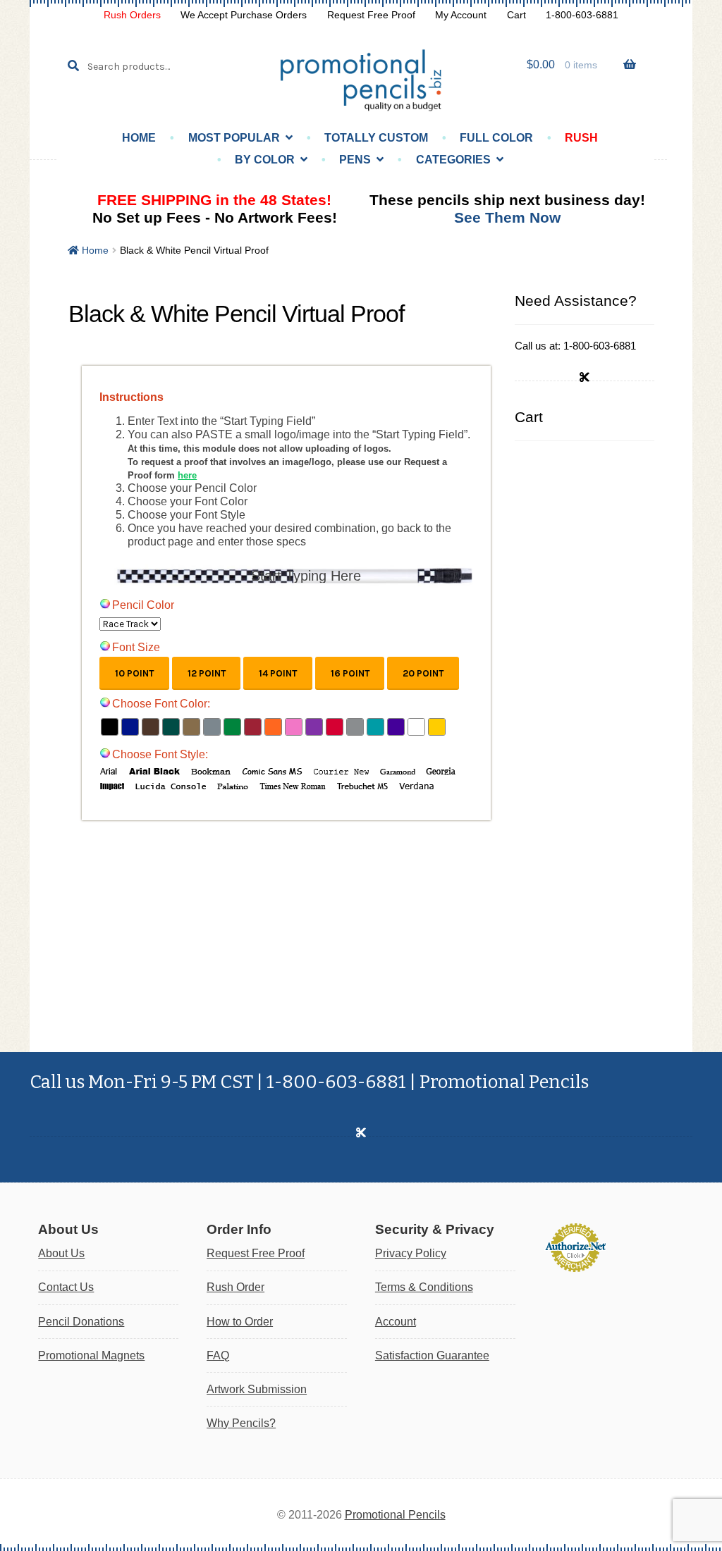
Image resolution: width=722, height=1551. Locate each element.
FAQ (218, 1355)
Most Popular (234, 138)
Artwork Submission (257, 1389)
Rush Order (235, 1287)
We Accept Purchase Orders (243, 14)
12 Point (207, 673)
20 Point (423, 673)
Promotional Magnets (91, 1355)
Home (139, 138)
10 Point (134, 673)
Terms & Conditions (424, 1287)
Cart (516, 14)
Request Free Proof (371, 14)
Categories (453, 160)
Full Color (496, 138)
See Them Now (507, 217)
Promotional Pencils (395, 1515)
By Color (265, 160)
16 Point (350, 673)
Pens (355, 160)
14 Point (278, 673)
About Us (61, 1253)
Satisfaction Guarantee (432, 1355)
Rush (581, 138)
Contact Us (66, 1287)
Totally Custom (376, 138)
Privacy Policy (410, 1253)
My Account (461, 14)
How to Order (240, 1322)
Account (395, 1322)
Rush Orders (132, 14)
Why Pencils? (241, 1423)
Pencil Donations (81, 1322)
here (187, 475)
